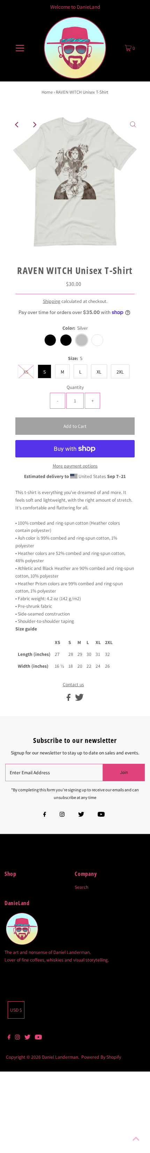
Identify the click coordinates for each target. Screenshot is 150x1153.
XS (25, 372)
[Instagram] (62, 815)
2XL (120, 372)
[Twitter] (81, 815)
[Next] (34, 124)
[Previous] (17, 124)
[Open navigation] (20, 47)
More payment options (75, 466)
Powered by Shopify (101, 1057)
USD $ (16, 1010)
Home (47, 92)
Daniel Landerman (60, 1057)
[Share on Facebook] (69, 699)
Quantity (75, 387)
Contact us (73, 684)
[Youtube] (101, 815)
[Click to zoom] (133, 124)
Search (81, 887)
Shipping (51, 301)
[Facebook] (45, 815)
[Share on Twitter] (79, 699)
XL (99, 372)
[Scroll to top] (136, 1139)
